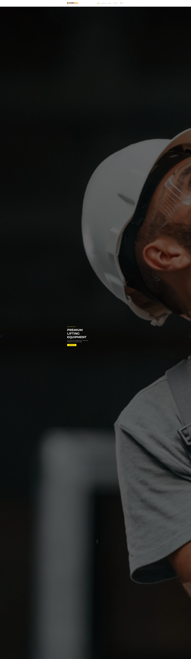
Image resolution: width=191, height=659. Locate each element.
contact (115, 3)
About (110, 3)
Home (98, 3)
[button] (120, 3)
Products (104, 3)
